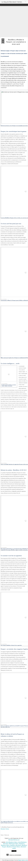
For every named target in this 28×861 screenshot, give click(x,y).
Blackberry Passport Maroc (13, 847)
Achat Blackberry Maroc (12, 842)
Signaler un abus (25, 860)
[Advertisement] (14, 21)
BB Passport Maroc (14, 843)
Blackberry (21, 843)
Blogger (19, 860)
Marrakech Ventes (5, 829)
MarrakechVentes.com (14, 840)
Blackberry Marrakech (15, 845)
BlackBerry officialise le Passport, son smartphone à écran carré (16, 41)
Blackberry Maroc (5, 845)
